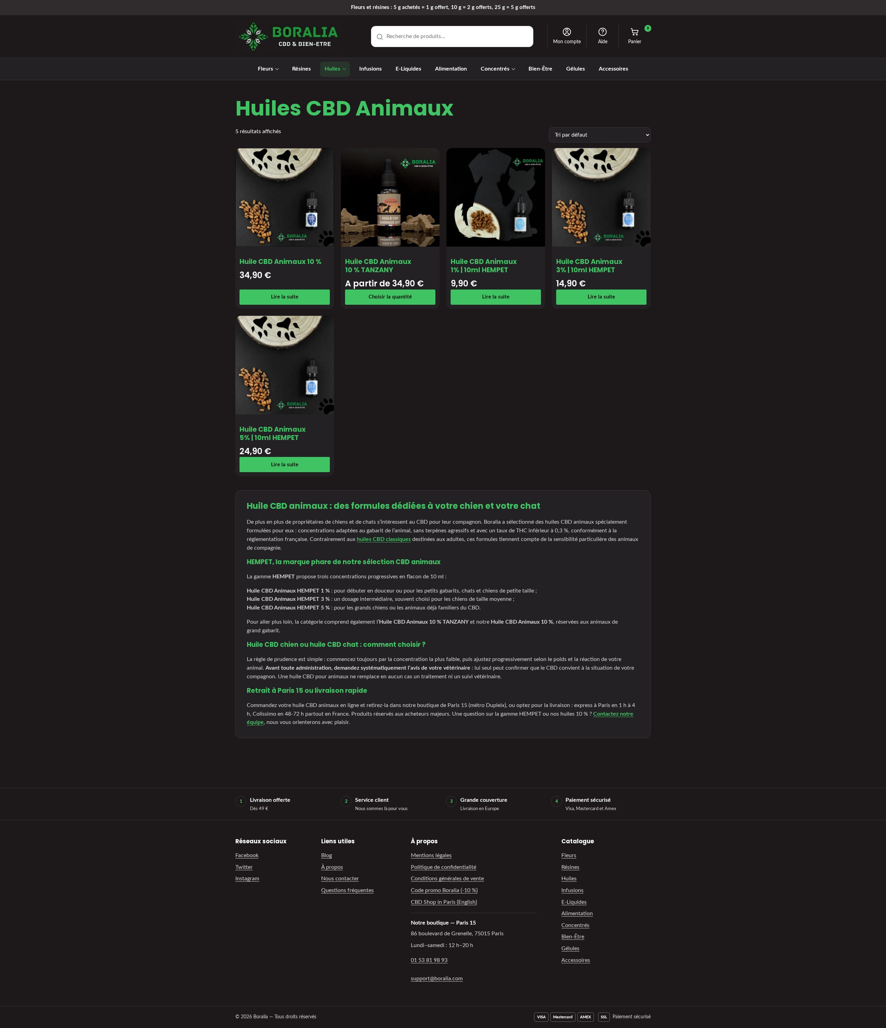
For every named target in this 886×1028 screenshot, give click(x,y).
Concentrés (495, 69)
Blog (326, 855)
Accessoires (613, 69)
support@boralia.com (437, 978)
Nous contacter (340, 878)
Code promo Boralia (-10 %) (444, 890)
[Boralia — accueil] (288, 36)
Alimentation (451, 69)
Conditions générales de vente (447, 878)
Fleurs (265, 69)
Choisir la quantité (390, 297)
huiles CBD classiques (384, 539)
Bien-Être (540, 69)
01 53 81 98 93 (429, 960)
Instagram (247, 878)
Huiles (332, 69)
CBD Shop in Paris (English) (444, 902)
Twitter (244, 867)
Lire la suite (284, 297)
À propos (332, 867)
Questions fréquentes (347, 890)
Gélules (575, 69)
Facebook (247, 855)
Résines (301, 69)
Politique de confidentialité (443, 867)
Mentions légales (431, 855)
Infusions (370, 69)
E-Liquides (408, 69)
